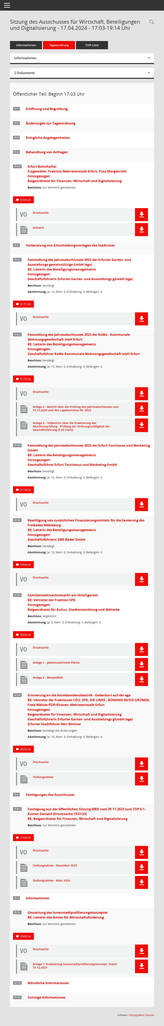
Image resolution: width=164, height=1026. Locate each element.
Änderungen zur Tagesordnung (50, 123)
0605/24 (25, 635)
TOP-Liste (92, 45)
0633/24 (25, 749)
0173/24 (25, 379)
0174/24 (25, 490)
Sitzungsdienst (141, 1015)
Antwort (38, 228)
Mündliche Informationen (48, 983)
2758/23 (25, 837)
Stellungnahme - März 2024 (51, 880)
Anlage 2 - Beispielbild (48, 677)
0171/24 (25, 304)
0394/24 (25, 565)
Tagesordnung (59, 45)
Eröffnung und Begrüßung (47, 109)
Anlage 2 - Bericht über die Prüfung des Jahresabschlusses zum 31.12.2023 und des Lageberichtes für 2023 (76, 408)
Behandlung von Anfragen (47, 152)
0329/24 (25, 200)
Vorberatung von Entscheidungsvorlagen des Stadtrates (70, 245)
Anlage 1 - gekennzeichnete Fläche (56, 662)
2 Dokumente (24, 73)
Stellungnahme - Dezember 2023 (55, 865)
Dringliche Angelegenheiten (48, 137)
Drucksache (41, 213)
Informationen (26, 45)
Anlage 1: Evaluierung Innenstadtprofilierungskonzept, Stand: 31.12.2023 (75, 966)
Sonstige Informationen (47, 997)
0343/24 (25, 936)
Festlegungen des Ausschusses (50, 794)
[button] (141, 214)
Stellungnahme (43, 777)
